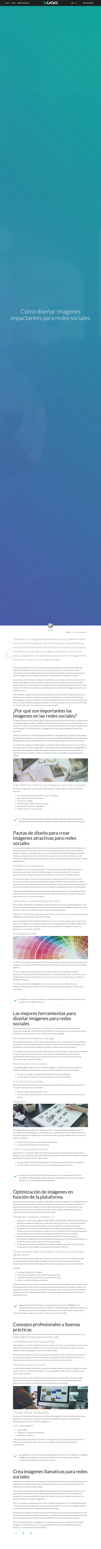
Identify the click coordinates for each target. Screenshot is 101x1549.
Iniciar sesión (88, 3)
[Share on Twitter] (23, 1534)
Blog (7, 3)
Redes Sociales (23, 3)
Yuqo (13, 3)
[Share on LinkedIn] (31, 1534)
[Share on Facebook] (16, 1534)
